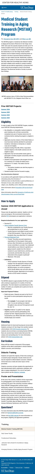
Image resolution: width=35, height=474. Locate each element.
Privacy (11, 467)
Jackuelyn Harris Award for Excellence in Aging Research (14, 444)
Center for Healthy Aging (15, 3)
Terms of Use (18, 467)
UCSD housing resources (19, 329)
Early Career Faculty (7, 433)
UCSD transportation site (15, 337)
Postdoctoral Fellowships (8, 438)
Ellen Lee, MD (26, 39)
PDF (7, 216)
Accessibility (4, 467)
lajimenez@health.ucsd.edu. (15, 413)
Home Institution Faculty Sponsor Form (15, 225)
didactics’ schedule (19, 372)
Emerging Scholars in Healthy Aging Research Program (16, 449)
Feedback (26, 467)
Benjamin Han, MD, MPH (11, 39)
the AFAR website (13, 415)
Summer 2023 (5, 118)
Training (16, 11)
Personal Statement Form (11, 237)
